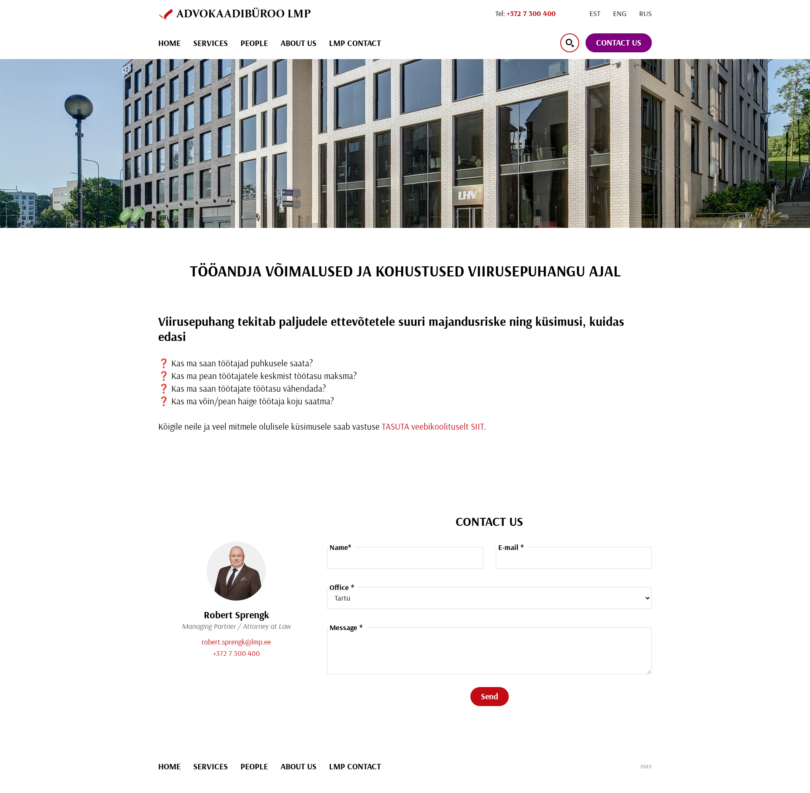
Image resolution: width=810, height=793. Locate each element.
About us (298, 43)
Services (210, 43)
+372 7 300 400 (236, 653)
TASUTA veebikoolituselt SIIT (433, 426)
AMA (646, 766)
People (254, 43)
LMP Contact (355, 43)
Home (169, 43)
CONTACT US (618, 42)
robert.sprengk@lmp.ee (236, 642)
